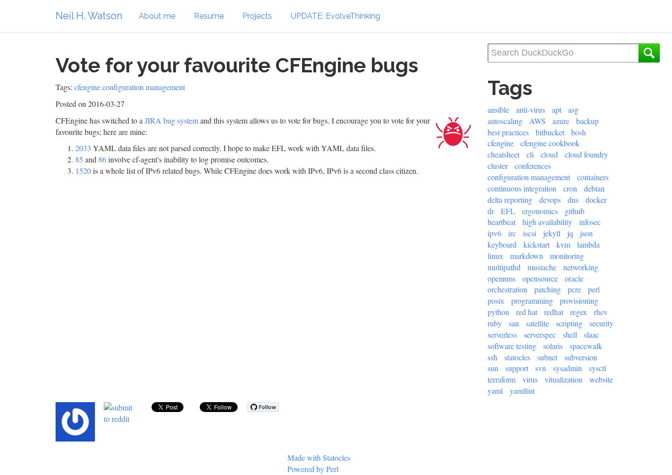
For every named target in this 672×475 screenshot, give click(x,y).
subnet (547, 357)
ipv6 (494, 233)
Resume (209, 16)
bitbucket (550, 132)
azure (560, 121)
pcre (574, 289)
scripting (569, 323)
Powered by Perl (312, 469)
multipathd (504, 267)
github (574, 211)
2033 (83, 148)
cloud (549, 154)
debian (594, 188)
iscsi (529, 233)
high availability (547, 222)
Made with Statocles (318, 457)
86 (102, 159)
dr (491, 211)
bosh (578, 132)
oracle (574, 278)
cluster (498, 165)
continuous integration (522, 188)
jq (570, 233)
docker (596, 199)
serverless (502, 334)
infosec (590, 222)
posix (496, 300)
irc (512, 233)
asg (573, 109)
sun (493, 368)
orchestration (507, 289)
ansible (498, 109)
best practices (508, 132)
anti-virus (530, 109)
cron (570, 188)
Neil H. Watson (89, 16)
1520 (83, 170)
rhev (601, 312)
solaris (553, 346)
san (514, 323)
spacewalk (586, 346)
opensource (540, 278)
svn (540, 368)
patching (547, 289)
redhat (553, 312)
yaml (495, 390)
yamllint (522, 390)
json (586, 233)
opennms (502, 278)
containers (593, 177)
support (516, 368)
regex (578, 312)
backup (587, 121)
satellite (537, 323)
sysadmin (567, 368)
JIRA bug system (171, 120)
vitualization (563, 379)
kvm (563, 244)
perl (594, 289)
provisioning (579, 300)
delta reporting (510, 199)
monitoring (567, 256)
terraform (502, 379)
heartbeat (502, 222)
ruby (495, 323)
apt (556, 109)
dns (573, 199)
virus (530, 379)
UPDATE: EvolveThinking (335, 16)
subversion (580, 357)
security (601, 323)
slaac (591, 334)
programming (532, 300)
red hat (526, 312)
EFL (508, 211)
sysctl (597, 368)
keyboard (502, 244)
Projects (257, 16)
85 (79, 159)
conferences (533, 165)
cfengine (87, 87)
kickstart (536, 244)
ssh (492, 357)
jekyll (551, 233)
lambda (588, 244)
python (498, 312)
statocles (517, 357)
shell (570, 334)
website (601, 379)
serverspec (540, 334)
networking (580, 267)
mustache (541, 267)
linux (495, 256)
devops (550, 199)
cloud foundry (586, 154)
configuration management (143, 87)
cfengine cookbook (550, 143)
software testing (512, 346)
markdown (526, 256)
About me (157, 16)
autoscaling (505, 121)
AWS (537, 121)
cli (530, 154)
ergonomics (540, 211)
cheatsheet (503, 154)
